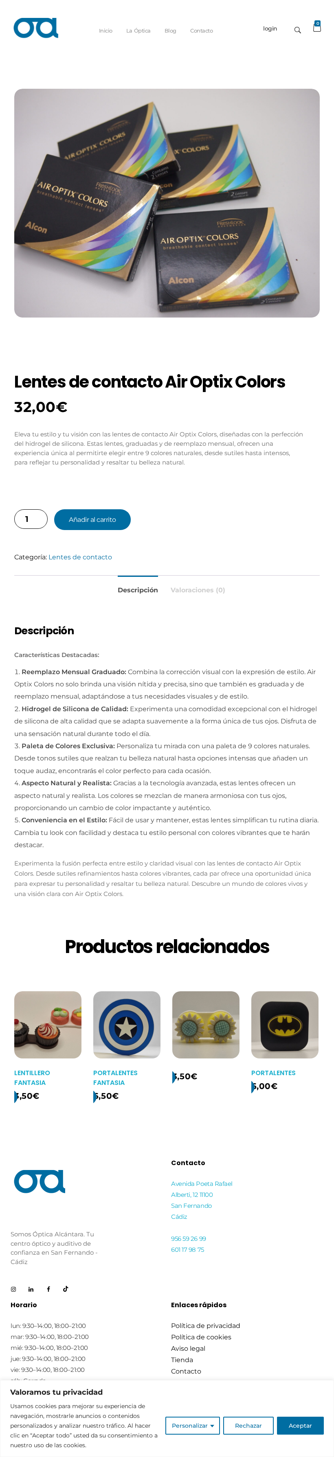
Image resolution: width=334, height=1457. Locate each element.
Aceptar (300, 1425)
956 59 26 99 (188, 1238)
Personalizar (190, 1425)
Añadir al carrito (92, 520)
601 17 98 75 (187, 1249)
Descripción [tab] (138, 590)
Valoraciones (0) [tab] (198, 590)
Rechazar (248, 1425)
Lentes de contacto (80, 557)
